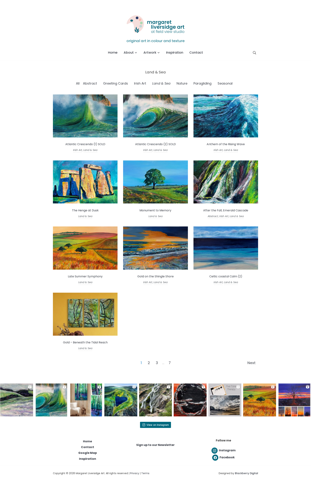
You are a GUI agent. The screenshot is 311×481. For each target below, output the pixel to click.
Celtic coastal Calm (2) (225, 276)
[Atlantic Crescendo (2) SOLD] (155, 136)
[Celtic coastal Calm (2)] (225, 269)
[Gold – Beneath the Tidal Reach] (85, 335)
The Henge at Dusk (85, 210)
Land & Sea (161, 83)
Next (251, 362)
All (78, 83)
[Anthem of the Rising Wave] (225, 136)
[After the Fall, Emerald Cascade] (225, 202)
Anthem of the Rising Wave (226, 144)
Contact (196, 52)
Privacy (134, 473)
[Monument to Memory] (155, 202)
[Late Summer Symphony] (85, 269)
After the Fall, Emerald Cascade (225, 210)
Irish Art (140, 83)
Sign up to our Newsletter (155, 445)
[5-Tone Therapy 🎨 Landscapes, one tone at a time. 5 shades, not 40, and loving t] (224, 400)
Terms (145, 473)
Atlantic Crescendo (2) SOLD (155, 144)
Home (113, 52)
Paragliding (202, 83)
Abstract (90, 83)
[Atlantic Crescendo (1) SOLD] (85, 136)
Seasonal (225, 83)
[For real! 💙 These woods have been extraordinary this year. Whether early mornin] (86, 400)
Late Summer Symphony (85, 276)
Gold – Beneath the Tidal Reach (85, 342)
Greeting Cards (115, 83)
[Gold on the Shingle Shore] (155, 269)
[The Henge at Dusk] (85, 202)
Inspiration (174, 52)
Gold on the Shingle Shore (155, 276)
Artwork (149, 52)
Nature (182, 83)
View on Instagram (158, 424)
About (129, 52)
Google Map (87, 453)
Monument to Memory (155, 210)
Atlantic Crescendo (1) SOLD (85, 144)
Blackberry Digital (246, 473)
